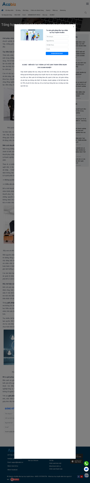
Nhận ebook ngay (57, 53)
